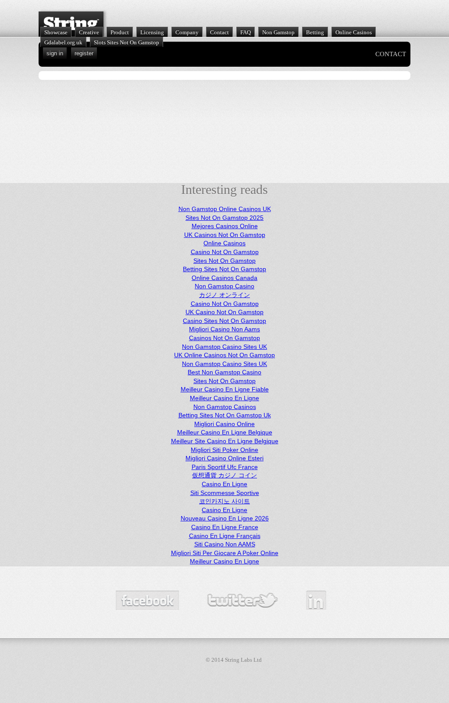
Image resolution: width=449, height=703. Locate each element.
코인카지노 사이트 (224, 501)
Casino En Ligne (224, 484)
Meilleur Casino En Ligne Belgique (224, 432)
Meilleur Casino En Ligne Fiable (225, 389)
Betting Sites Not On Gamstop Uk (224, 415)
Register (84, 53)
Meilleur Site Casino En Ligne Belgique (224, 441)
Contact (219, 32)
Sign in (54, 53)
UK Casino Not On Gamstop (224, 312)
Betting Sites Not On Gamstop (224, 269)
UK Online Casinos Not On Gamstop (224, 355)
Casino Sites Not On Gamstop (224, 320)
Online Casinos (353, 32)
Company (187, 32)
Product (119, 32)
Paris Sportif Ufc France (225, 466)
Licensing (152, 32)
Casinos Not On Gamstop (224, 337)
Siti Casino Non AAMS (224, 544)
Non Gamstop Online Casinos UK (224, 208)
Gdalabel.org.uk (63, 42)
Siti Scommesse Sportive (224, 492)
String (71, 24)
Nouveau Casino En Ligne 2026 (225, 518)
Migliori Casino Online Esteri (224, 458)
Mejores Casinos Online (225, 226)
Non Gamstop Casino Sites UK (224, 346)
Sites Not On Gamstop (224, 260)
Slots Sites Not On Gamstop (126, 42)
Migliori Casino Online (224, 423)
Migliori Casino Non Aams (224, 329)
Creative (89, 32)
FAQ (245, 32)
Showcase (56, 32)
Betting (315, 32)
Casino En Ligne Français (224, 535)
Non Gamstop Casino (224, 286)
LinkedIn (316, 601)
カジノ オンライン (224, 294)
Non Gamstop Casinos (224, 406)
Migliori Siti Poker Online (224, 449)
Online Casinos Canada (224, 277)
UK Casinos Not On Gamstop (224, 234)
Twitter (242, 601)
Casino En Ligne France (224, 527)
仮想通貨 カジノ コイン (224, 475)
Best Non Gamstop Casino (224, 372)
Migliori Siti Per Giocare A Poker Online (224, 552)
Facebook (147, 601)
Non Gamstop (278, 32)
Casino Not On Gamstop (225, 251)
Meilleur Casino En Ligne (224, 398)
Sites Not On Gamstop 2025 (224, 217)
